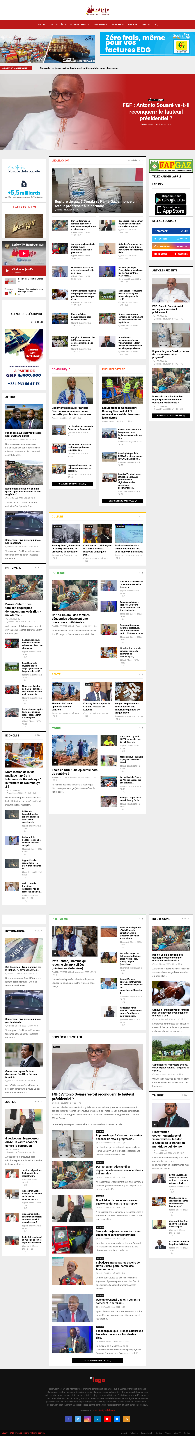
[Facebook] (68, 1419)
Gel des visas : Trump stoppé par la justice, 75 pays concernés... (23, 968)
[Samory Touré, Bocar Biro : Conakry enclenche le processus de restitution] (66, 533)
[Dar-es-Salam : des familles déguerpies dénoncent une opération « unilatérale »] (60, 225)
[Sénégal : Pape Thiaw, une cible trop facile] (109, 801)
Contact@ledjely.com (105, 1410)
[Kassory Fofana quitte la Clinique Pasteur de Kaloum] (97, 691)
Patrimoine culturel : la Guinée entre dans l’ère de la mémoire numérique (129, 548)
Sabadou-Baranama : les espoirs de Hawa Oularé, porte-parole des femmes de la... (118, 1266)
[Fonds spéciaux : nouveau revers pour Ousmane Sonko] (60, 318)
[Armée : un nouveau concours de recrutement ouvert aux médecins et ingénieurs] (107, 318)
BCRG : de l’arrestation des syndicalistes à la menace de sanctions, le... (30, 816)
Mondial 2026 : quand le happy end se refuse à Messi (131, 760)
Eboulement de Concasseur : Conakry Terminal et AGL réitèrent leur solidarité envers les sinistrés (121, 412)
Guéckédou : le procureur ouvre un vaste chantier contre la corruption (131, 224)
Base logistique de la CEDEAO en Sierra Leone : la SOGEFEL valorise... (130, 456)
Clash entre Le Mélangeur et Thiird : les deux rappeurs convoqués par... (97, 550)
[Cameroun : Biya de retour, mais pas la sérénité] (24, 523)
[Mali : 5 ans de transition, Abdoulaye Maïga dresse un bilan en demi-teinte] (12, 886)
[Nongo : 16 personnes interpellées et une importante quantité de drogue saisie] (129, 691)
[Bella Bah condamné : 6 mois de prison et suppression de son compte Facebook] (12, 1240)
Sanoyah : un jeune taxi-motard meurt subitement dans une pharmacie (119, 1233)
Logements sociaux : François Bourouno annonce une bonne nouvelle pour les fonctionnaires (71, 411)
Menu (37, 567)
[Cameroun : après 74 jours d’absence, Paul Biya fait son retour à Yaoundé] (24, 1055)
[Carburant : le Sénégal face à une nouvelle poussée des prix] (12, 840)
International (78, 24)
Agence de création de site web (27, 317)
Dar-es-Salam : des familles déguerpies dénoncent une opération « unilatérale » (71, 618)
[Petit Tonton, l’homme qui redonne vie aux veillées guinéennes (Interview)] (75, 941)
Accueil (42, 24)
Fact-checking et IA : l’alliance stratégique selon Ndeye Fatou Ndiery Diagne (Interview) (130, 958)
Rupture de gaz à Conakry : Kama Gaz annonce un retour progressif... (170, 354)
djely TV (132, 24)
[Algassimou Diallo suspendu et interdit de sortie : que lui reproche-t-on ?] (12, 1217)
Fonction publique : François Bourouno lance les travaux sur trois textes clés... (119, 1334)
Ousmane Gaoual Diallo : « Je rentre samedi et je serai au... (83, 270)
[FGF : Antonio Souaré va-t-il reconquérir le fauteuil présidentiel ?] (171, 290)
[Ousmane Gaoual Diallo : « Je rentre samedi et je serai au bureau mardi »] (60, 271)
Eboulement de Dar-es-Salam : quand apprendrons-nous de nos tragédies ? (23, 491)
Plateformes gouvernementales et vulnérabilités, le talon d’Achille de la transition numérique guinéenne (130, 343)
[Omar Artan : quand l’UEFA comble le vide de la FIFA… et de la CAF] (109, 740)
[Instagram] (87, 1419)
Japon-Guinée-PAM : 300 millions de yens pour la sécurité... (80, 468)
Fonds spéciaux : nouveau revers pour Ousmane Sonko (81, 317)
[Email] (117, 1419)
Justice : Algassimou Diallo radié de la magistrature (32, 1173)
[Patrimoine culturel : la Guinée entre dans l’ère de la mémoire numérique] (129, 533)
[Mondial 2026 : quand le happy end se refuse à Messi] (109, 760)
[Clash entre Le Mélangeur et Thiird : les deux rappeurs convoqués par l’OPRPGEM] (97, 533)
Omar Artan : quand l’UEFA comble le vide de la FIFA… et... (130, 739)
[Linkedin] (97, 1419)
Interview (99, 24)
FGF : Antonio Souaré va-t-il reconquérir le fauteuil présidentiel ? (75, 68)
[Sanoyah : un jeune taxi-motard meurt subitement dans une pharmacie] (60, 248)
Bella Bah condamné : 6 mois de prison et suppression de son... (32, 1240)
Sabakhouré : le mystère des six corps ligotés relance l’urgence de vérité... (170, 1067)
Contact (147, 24)
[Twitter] (78, 1419)
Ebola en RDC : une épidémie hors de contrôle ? (62, 706)
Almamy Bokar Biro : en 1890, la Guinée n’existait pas (179, 1224)
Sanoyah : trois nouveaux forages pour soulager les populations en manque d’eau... (170, 1012)
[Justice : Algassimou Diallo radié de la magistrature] (12, 1173)
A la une (156, 100)
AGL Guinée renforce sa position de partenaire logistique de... (79, 447)
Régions (116, 24)
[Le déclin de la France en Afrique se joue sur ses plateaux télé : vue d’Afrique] (109, 781)
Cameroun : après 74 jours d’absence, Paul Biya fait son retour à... (21, 1074)
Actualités (57, 24)
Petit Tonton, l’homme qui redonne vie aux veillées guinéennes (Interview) (69, 964)
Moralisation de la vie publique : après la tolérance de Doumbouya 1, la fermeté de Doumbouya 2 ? (23, 779)
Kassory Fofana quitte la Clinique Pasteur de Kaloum (96, 706)
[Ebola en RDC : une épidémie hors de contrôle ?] (66, 691)
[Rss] (126, 1419)
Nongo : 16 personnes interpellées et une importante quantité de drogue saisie (127, 708)
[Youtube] (107, 1419)
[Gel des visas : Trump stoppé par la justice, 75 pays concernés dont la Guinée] (24, 950)
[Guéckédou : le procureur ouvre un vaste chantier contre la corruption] (107, 225)
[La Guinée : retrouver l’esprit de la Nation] (159, 1244)
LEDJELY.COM (61, 626)
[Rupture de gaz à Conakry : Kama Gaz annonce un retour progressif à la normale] (97, 190)
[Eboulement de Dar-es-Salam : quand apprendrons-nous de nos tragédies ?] (24, 472)
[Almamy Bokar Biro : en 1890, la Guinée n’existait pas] (159, 1224)
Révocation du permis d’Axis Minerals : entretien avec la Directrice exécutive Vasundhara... (130, 933)
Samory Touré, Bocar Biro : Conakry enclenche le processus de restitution (66, 548)
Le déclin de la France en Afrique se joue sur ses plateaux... (130, 780)
